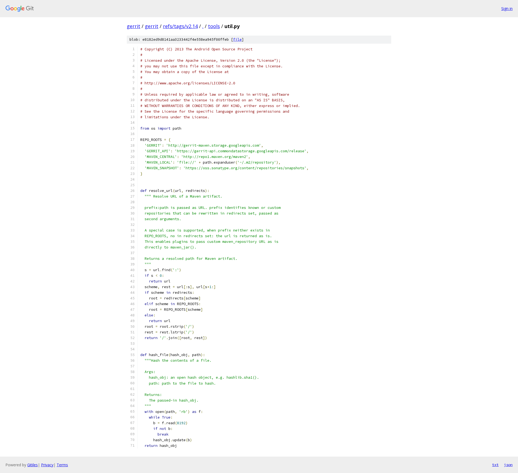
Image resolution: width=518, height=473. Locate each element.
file (237, 39)
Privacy (47, 464)
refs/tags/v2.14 (180, 26)
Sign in (507, 8)
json (508, 464)
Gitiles (32, 464)
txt (495, 464)
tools (214, 26)
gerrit (133, 26)
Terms (62, 464)
